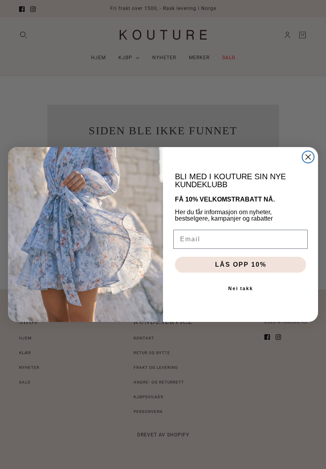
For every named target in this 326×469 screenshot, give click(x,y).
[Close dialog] (308, 157)
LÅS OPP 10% (240, 264)
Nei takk (240, 288)
